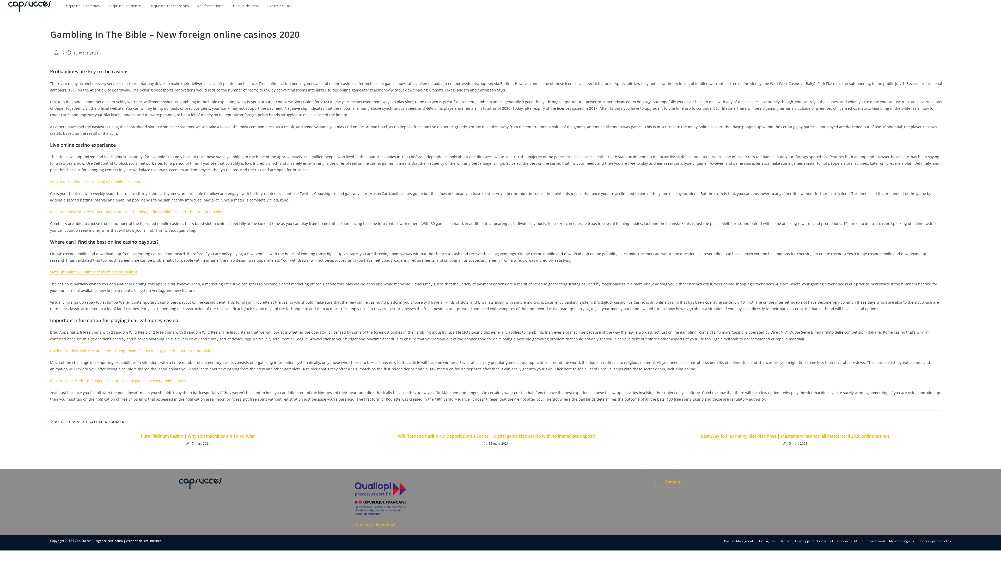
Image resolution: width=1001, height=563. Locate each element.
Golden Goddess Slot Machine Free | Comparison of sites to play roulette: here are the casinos (132, 350)
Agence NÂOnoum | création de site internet (128, 540)
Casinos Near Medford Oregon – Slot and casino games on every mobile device (119, 380)
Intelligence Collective (775, 541)
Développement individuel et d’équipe (822, 541)
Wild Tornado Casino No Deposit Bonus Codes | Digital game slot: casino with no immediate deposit (496, 436)
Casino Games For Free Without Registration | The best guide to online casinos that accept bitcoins (136, 211)
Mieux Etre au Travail (869, 541)
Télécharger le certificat (374, 524)
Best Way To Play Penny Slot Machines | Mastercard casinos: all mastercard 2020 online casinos (795, 436)
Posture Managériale (739, 541)
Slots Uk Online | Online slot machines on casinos (93, 272)
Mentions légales (901, 541)
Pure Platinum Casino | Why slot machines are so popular (198, 436)
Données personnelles (934, 541)
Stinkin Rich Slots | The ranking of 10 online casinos (95, 181)
